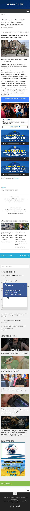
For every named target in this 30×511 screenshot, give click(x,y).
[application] (15, 137)
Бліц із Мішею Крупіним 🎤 (10, 280)
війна (7, 190)
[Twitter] (23, 256)
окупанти (12, 190)
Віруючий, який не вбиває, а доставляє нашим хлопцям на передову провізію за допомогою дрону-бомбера (14, 411)
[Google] (28, 256)
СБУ (16, 190)
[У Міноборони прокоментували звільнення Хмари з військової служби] (15, 380)
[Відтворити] (3, 143)
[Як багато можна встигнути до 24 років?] (15, 344)
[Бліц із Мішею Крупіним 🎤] (15, 362)
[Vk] (25, 256)
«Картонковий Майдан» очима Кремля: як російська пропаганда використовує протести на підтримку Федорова (14, 433)
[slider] (13, 143)
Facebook (16, 178)
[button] (15, 137)
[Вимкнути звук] (24, 143)
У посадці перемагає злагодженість (12, 320)
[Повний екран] (27, 143)
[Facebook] (20, 256)
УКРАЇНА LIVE (15, 4)
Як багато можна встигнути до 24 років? (13, 275)
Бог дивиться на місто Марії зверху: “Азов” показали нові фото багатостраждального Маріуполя (7, 235)
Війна (3, 14)
